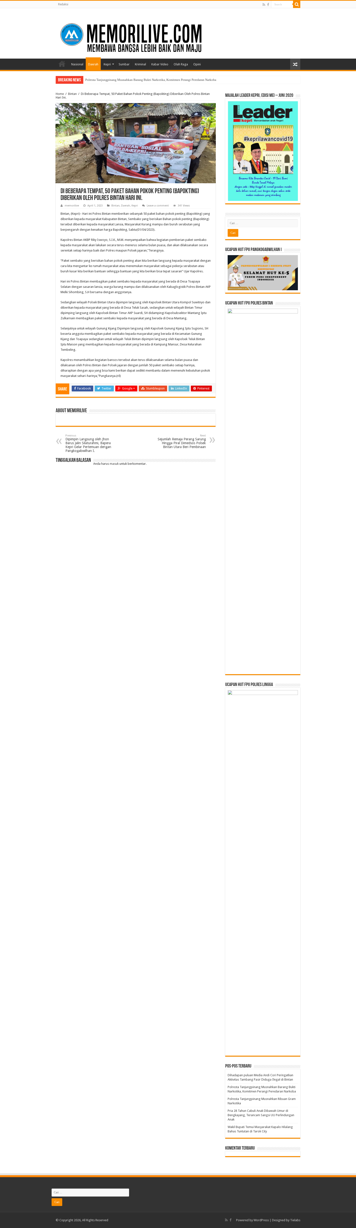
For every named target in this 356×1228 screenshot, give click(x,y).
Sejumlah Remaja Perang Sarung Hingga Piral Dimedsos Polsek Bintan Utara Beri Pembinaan (182, 441)
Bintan (72, 94)
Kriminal (140, 64)
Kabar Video (159, 64)
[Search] (296, 4)
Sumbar (124, 64)
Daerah (93, 64)
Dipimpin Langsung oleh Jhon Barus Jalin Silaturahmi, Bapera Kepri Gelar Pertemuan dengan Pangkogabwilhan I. (88, 443)
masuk (114, 463)
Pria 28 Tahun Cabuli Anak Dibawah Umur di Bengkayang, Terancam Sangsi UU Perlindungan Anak (261, 1115)
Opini (197, 64)
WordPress (261, 1220)
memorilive (72, 205)
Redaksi (63, 4)
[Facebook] (268, 5)
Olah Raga (181, 64)
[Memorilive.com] (178, 32)
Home (62, 64)
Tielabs (295, 1220)
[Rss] (264, 5)
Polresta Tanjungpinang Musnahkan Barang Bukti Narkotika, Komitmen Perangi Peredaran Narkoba (150, 80)
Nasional (77, 64)
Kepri (107, 64)
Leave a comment (158, 205)
